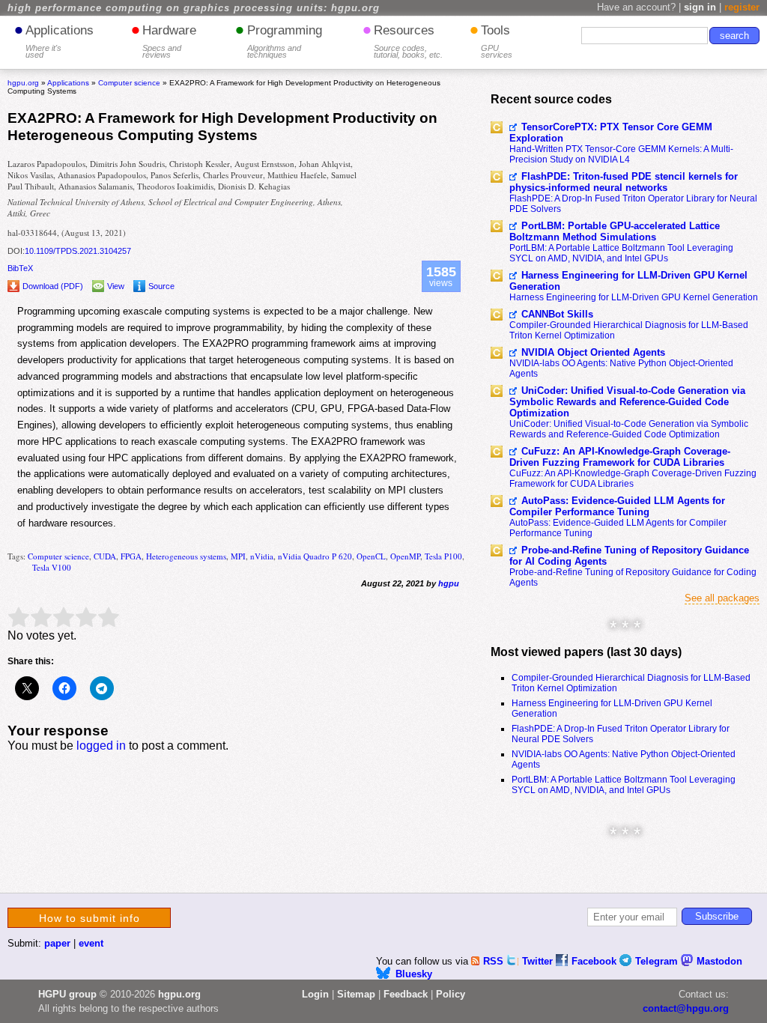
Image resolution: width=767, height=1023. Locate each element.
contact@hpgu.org (686, 1008)
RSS (494, 961)
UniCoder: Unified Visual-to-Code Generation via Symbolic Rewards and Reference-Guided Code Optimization (627, 402)
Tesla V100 (51, 567)
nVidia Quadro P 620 (315, 556)
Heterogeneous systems (186, 556)
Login (315, 994)
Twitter (539, 961)
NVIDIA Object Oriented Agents (593, 352)
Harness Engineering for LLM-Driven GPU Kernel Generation (628, 281)
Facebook (595, 961)
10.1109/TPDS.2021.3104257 (78, 250)
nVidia (261, 556)
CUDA (105, 556)
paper (57, 943)
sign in (700, 7)
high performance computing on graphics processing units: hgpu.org (193, 8)
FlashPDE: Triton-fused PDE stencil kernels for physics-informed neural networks (623, 182)
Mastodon (719, 961)
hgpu (448, 583)
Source (161, 286)
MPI (238, 556)
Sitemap (356, 994)
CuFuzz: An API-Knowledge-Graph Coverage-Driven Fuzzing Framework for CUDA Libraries (619, 457)
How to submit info (89, 918)
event (91, 943)
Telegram (658, 961)
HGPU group (67, 994)
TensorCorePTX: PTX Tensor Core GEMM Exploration (610, 132)
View (115, 286)
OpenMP (405, 556)
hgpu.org (23, 83)
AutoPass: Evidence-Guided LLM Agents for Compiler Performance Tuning (617, 506)
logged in (101, 745)
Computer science (58, 556)
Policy (450, 994)
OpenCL (371, 556)
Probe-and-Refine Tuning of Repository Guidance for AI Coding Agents (629, 555)
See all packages (722, 598)
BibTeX (20, 268)
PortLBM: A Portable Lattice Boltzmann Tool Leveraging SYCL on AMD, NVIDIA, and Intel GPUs (621, 253)
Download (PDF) (52, 286)
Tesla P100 (443, 556)
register (742, 7)
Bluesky (413, 974)
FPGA (131, 556)
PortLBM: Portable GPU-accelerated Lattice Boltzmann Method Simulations (614, 231)
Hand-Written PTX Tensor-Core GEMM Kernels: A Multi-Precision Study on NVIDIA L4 (621, 154)
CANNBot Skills (557, 314)
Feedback (406, 994)
